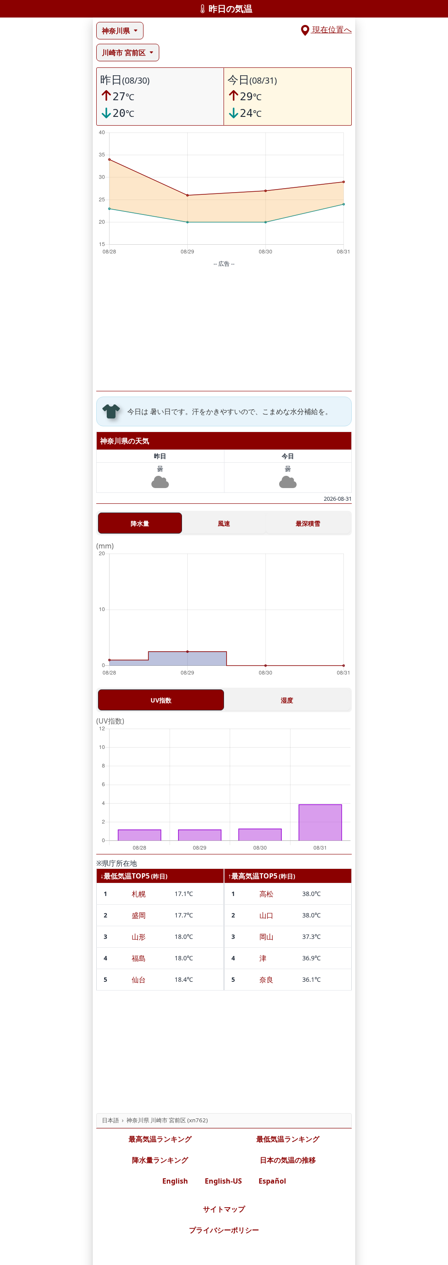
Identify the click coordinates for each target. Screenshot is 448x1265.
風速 (224, 523)
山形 (139, 937)
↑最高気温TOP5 (252, 876)
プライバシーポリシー (224, 1230)
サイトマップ (224, 1209)
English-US (223, 1181)
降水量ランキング (160, 1160)
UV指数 (161, 700)
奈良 (266, 979)
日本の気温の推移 (288, 1160)
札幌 (139, 894)
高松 (266, 894)
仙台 (139, 979)
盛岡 (139, 915)
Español (272, 1181)
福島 (139, 958)
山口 (266, 915)
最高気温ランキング (160, 1139)
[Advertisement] (224, 329)
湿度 (287, 700)
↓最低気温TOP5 (125, 876)
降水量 (140, 523)
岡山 (266, 937)
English (175, 1181)
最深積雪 (308, 523)
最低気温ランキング (287, 1139)
